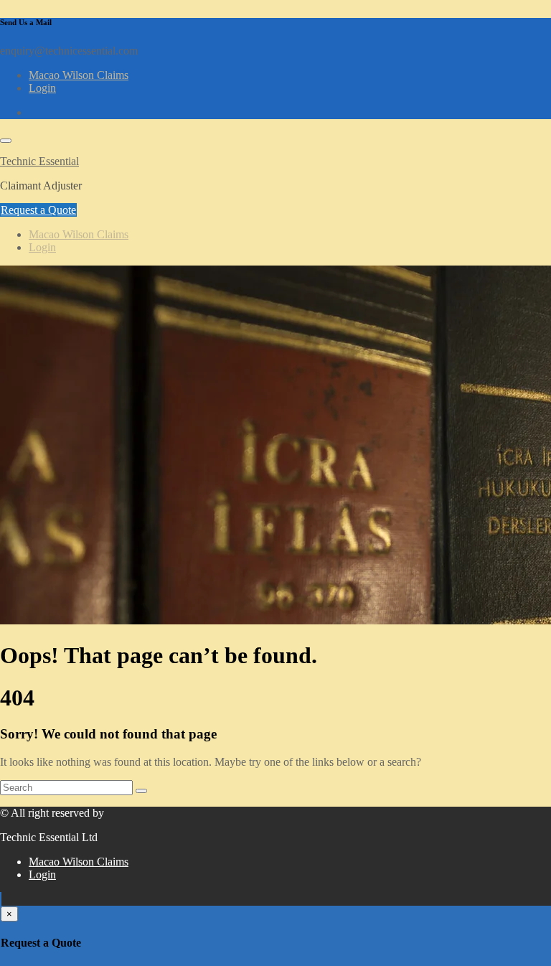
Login (42, 88)
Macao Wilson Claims (78, 75)
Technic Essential (39, 161)
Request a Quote (38, 210)
